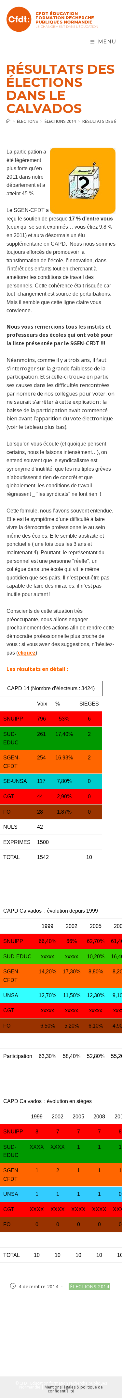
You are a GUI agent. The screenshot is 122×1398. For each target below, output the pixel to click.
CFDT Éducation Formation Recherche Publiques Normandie (64, 17)
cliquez (26, 653)
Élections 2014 (89, 1286)
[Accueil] (8, 121)
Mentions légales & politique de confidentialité (74, 1389)
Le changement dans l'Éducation (66, 26)
